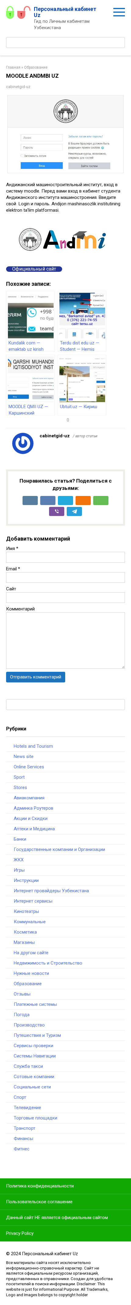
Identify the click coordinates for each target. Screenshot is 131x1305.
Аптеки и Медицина (34, 829)
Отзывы (22, 994)
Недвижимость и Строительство (48, 963)
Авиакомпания (29, 798)
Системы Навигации (35, 1056)
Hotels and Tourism (33, 746)
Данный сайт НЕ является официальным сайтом (57, 1217)
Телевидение (27, 1107)
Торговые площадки (35, 1118)
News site (24, 756)
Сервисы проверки (33, 1045)
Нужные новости (31, 973)
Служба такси (28, 1066)
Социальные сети (32, 1087)
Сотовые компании (34, 1076)
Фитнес (22, 1149)
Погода (22, 1014)
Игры (19, 870)
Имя (12, 548)
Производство (29, 1025)
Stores (20, 787)
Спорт (20, 1097)
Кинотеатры (26, 911)
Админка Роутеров (33, 808)
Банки (20, 839)
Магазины (24, 942)
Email (13, 569)
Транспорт (24, 1128)
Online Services (29, 767)
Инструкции (26, 880)
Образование (28, 983)
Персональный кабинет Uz (65, 12)
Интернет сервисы (33, 901)
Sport (19, 777)
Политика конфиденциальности (40, 1186)
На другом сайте (31, 952)
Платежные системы (35, 1004)
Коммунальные (30, 921)
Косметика (25, 932)
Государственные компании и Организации (59, 849)
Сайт (11, 589)
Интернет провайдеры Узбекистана (51, 890)
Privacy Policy (20, 1233)
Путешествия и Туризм (37, 1035)
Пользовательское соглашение (39, 1201)
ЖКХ (18, 860)
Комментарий (20, 609)
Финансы (23, 1138)
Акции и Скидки (31, 818)
